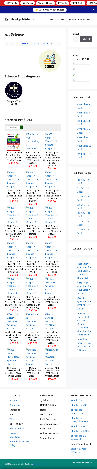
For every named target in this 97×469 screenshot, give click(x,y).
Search (76, 34)
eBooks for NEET (79, 426)
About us (13, 400)
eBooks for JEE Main (81, 431)
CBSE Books (11, 3)
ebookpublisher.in (23, 19)
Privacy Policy (16, 428)
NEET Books (77, 3)
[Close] (94, 10)
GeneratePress (38, 464)
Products (51, 19)
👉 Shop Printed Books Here (49, 10)
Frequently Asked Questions (79, 19)
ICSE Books (27, 3)
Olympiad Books (45, 3)
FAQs (12, 419)
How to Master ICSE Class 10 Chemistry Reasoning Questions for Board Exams (84, 324)
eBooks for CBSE (79, 400)
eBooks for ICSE (79, 405)
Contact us (14, 405)
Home (62, 19)
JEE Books (62, 3)
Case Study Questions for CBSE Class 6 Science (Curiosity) (84, 271)
